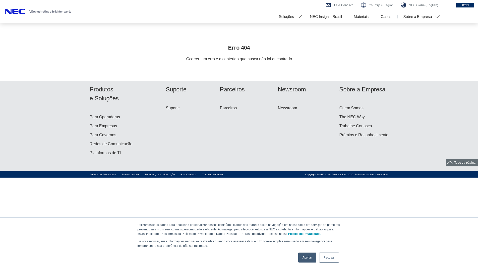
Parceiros (228, 108)
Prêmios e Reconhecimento (363, 135)
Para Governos (103, 135)
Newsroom (287, 108)
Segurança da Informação (160, 174)
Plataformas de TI (105, 153)
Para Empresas (103, 126)
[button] (288, 16)
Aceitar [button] (307, 257)
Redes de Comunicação (111, 144)
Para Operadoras (105, 117)
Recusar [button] (329, 257)
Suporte (173, 108)
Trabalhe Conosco (355, 126)
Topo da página (465, 162)
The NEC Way (352, 117)
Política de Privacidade (103, 174)
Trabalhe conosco (212, 174)
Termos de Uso (130, 174)
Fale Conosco (188, 174)
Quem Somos (351, 108)
